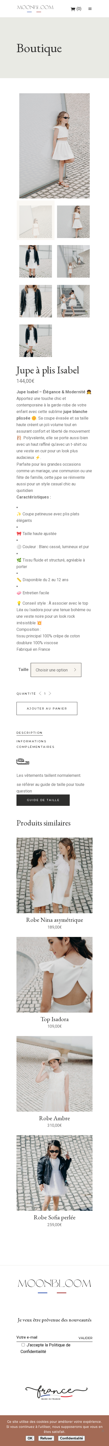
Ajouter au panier (47, 708)
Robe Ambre (54, 1118)
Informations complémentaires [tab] (35, 744)
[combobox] (56, 670)
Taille (23, 669)
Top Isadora (55, 1019)
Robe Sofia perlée (55, 1217)
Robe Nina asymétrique (54, 920)
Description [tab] (29, 732)
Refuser (46, 1438)
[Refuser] (102, 1430)
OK (30, 1438)
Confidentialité (71, 1438)
